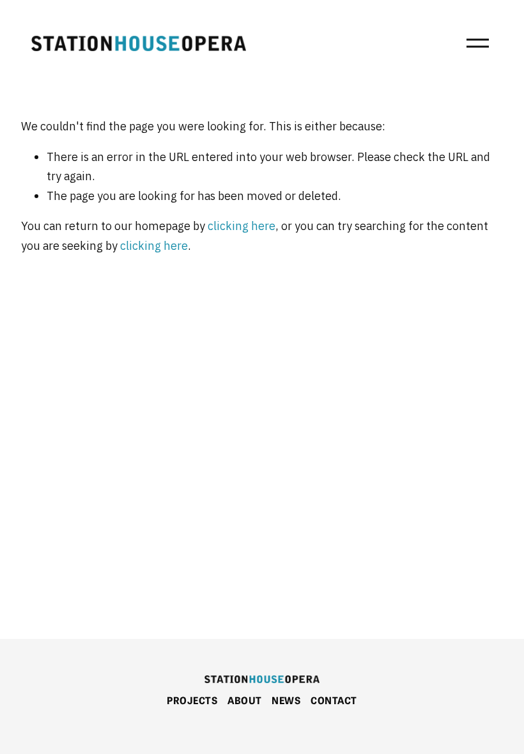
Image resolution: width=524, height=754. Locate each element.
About (244, 700)
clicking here (241, 227)
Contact (334, 700)
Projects (192, 700)
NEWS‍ (286, 700)
